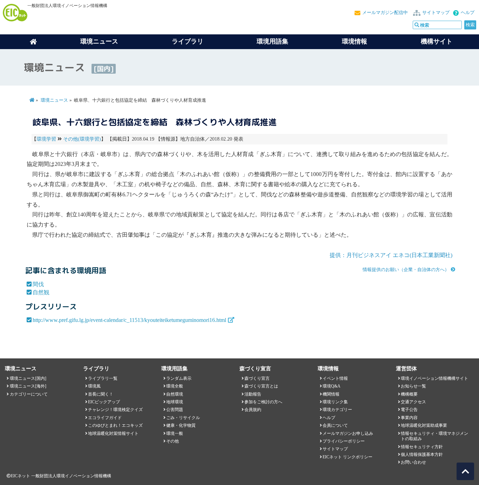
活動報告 (252, 394)
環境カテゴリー (337, 409)
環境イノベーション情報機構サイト (434, 378)
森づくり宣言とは (261, 386)
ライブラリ (187, 41)
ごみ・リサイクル (183, 417)
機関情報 (331, 394)
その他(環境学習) (82, 139)
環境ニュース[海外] (28, 386)
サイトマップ (436, 12)
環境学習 (46, 139)
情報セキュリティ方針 (422, 446)
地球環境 (174, 401)
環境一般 (174, 433)
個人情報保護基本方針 (422, 454)
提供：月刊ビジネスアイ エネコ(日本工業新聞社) (391, 255)
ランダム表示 (178, 378)
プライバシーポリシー (344, 441)
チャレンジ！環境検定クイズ (115, 409)
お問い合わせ (413, 462)
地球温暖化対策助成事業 (424, 425)
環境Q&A (331, 386)
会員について (335, 425)
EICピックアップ (104, 401)
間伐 (38, 284)
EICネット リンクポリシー (347, 456)
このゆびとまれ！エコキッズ (115, 425)
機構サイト (436, 41)
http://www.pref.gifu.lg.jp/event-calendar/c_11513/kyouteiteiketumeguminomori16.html (129, 320)
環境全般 (174, 386)
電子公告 (409, 409)
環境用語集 (272, 41)
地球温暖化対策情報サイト (113, 433)
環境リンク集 (335, 401)
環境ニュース (54, 100)
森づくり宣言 (257, 378)
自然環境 (174, 394)
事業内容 (409, 417)
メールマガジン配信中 (385, 12)
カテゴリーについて (29, 394)
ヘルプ (467, 12)
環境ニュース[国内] (28, 378)
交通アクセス (413, 401)
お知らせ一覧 (413, 386)
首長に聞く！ (100, 394)
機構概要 (409, 394)
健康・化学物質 (181, 425)
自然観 (41, 292)
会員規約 (252, 409)
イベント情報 (335, 378)
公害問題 (174, 409)
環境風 (94, 386)
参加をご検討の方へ (263, 401)
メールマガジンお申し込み (348, 433)
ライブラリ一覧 (102, 378)
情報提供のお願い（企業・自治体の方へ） (406, 269)
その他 (172, 441)
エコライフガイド (105, 417)
